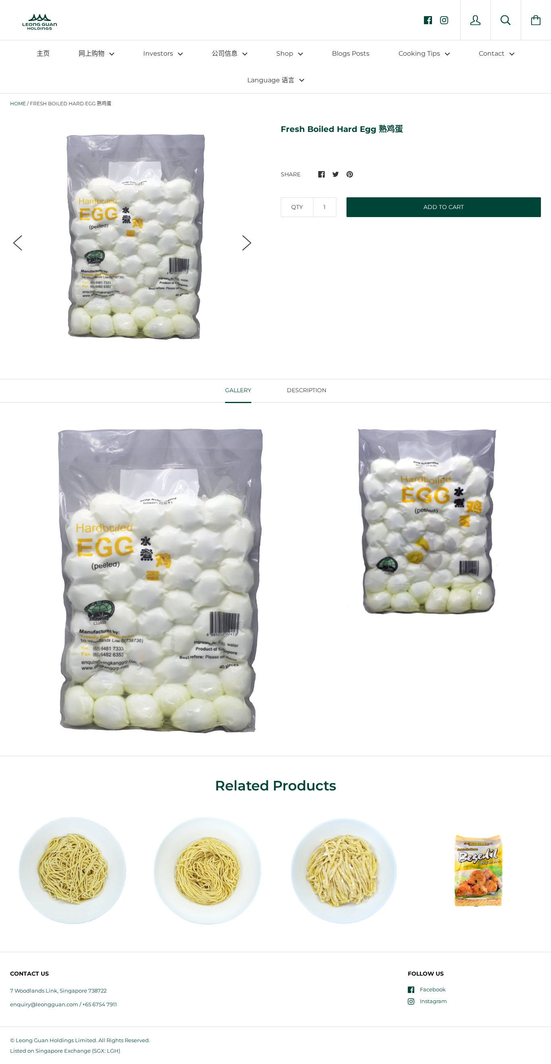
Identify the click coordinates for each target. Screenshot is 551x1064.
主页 (43, 53)
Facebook (433, 989)
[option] (132, 236)
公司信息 (225, 53)
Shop (285, 53)
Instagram (433, 1001)
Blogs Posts (350, 53)
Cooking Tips (420, 53)
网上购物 (92, 53)
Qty (297, 207)
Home (18, 103)
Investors (159, 53)
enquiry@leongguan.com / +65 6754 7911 (63, 1004)
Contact (492, 53)
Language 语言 (271, 80)
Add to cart (444, 207)
